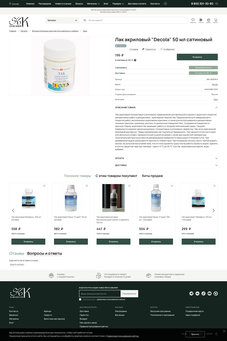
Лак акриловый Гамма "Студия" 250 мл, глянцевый (154, 218)
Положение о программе (162, 315)
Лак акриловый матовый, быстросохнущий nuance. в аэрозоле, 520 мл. (113, 220)
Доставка (121, 165)
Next (215, 215)
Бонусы (79, 3)
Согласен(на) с (104, 299)
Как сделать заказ (88, 322)
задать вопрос (17, 264)
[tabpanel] (113, 262)
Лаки (215, 99)
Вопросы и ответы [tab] (44, 253)
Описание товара (125, 107)
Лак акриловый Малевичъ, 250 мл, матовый (26, 218)
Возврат (83, 318)
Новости (48, 315)
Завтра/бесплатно (203, 67)
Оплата (119, 158)
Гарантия (84, 315)
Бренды (47, 311)
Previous (11, 215)
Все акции (120, 315)
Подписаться (129, 293)
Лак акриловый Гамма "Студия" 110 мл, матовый (70, 218)
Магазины (92, 3)
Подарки (117, 3)
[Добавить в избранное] (44, 186)
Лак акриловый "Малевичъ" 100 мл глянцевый (197, 218)
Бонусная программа (160, 311)
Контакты (155, 3)
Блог (106, 3)
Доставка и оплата (137, 3)
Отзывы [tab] (16, 253)
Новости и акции (63, 3)
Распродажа (45, 3)
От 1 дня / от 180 (199, 73)
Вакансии (13, 315)
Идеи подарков (193, 315)
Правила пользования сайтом (94, 326)
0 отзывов (133, 49)
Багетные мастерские (54, 318)
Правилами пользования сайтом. (123, 336)
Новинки (30, 3)
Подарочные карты (195, 311)
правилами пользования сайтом (111, 299)
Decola (215, 84)
